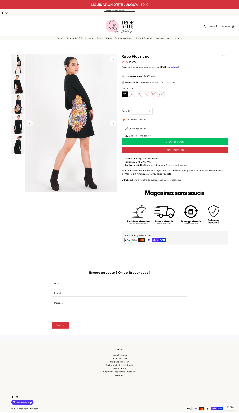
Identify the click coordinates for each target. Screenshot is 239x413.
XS (124, 94)
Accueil (60, 38)
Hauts (109, 38)
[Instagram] (6, 13)
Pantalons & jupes (124, 38)
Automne (89, 38)
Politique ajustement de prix (119, 365)
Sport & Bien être (144, 38)
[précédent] (222, 56)
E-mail (57, 293)
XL (153, 94)
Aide (177, 38)
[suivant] (226, 56)
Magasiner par (162, 38)
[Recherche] (204, 26)
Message (58, 303)
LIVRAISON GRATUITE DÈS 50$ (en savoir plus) (119, 11)
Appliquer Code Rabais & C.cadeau (119, 371)
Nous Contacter (119, 355)
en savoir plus (168, 82)
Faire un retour (119, 368)
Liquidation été (74, 38)
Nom (56, 283)
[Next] (113, 123)
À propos (119, 375)
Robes (100, 38)
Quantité (126, 111)
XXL (161, 94)
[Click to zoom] (113, 59)
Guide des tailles (119, 358)
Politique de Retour (119, 361)
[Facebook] (2, 13)
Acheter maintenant (175, 149)
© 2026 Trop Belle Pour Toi (24, 408)
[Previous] (30, 123)
